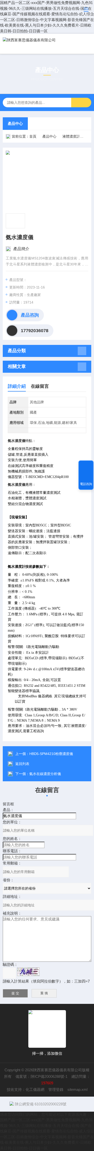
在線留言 (40, 386)
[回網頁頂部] (86, 466)
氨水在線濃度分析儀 (45, 774)
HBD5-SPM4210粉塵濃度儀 (51, 754)
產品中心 (15, 123)
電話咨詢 (86, 484)
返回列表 (22, 764)
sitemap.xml (77, 1089)
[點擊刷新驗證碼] (28, 972)
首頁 (32, 136)
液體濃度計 (71, 136)
